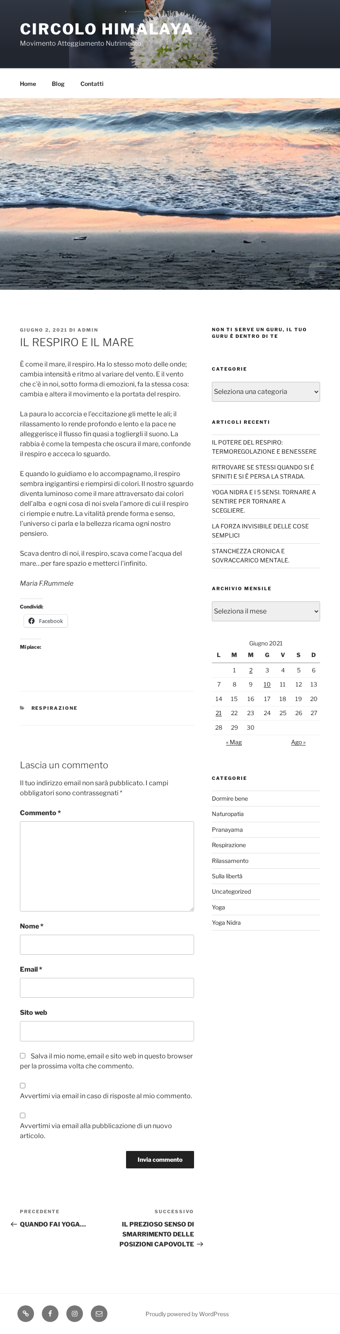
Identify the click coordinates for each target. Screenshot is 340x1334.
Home (28, 83)
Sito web (33, 1012)
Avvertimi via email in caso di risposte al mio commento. (106, 1096)
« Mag (234, 741)
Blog (58, 83)
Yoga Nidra (226, 922)
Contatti (92, 83)
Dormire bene (230, 798)
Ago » (298, 741)
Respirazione (55, 708)
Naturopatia (228, 813)
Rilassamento (230, 860)
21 (219, 712)
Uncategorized (231, 891)
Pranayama (227, 829)
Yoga (218, 907)
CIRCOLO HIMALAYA (107, 29)
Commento (40, 813)
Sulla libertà (227, 876)
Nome (32, 926)
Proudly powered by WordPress (187, 1313)
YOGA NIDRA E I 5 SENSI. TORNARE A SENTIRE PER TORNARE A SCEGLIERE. (264, 501)
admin (88, 330)
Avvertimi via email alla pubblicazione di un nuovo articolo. (96, 1131)
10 (267, 684)
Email (31, 969)
